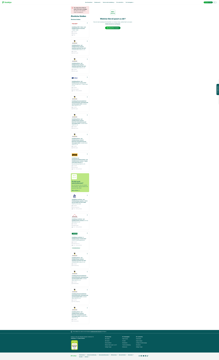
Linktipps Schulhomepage (141, 342)
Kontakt (124, 340)
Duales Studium (81, 338)
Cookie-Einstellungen (92, 354)
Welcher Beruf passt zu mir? (111, 344)
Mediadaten (124, 342)
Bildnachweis (114, 354)
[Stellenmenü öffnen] (87, 23)
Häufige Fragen (108, 346)
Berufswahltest (88, 2)
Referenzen (124, 346)
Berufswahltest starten (113, 27)
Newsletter (138, 344)
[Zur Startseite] (6, 2)
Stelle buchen (125, 338)
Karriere (86, 356)
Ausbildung (73, 338)
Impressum (130, 354)
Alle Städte (107, 338)
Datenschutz (82, 354)
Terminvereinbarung (126, 344)
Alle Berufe (107, 340)
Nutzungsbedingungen (104, 354)
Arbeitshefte (138, 338)
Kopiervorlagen (139, 340)
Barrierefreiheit (122, 354)
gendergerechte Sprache (96, 331)
